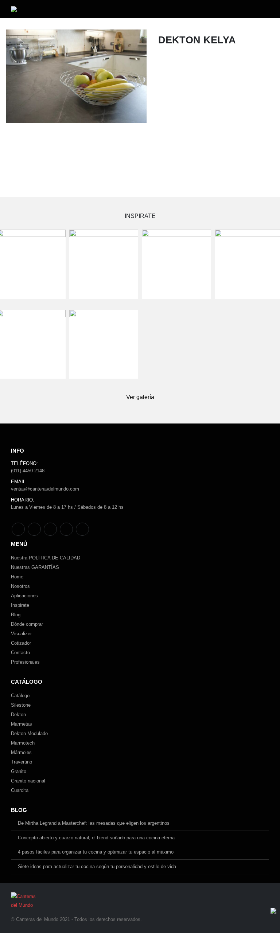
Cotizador (21, 643)
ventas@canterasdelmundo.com (45, 489)
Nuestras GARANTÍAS (35, 567)
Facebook (18, 529)
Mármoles (21, 752)
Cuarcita (19, 790)
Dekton (18, 714)
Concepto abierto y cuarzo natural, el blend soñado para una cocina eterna (96, 837)
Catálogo (20, 695)
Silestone (21, 705)
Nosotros (20, 586)
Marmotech (23, 743)
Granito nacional (28, 781)
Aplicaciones (24, 595)
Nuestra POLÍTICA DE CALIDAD (45, 558)
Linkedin (82, 529)
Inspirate (20, 605)
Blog (15, 614)
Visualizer (21, 633)
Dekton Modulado (29, 733)
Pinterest (34, 529)
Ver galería (140, 397)
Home (17, 576)
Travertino (21, 762)
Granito (18, 771)
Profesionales (25, 662)
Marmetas (21, 724)
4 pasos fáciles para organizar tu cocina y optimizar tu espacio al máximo (96, 852)
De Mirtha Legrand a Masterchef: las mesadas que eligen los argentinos (94, 823)
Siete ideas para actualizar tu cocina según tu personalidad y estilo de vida (97, 866)
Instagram (66, 529)
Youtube (50, 529)
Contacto (20, 652)
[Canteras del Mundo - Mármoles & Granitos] (37, 9)
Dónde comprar (27, 624)
